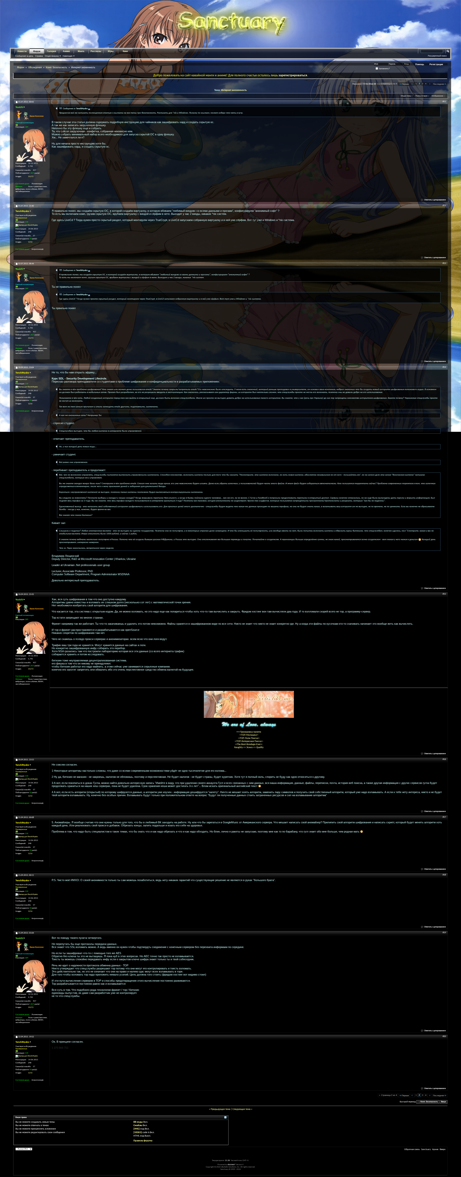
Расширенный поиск (437, 56)
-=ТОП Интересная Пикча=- (248, 741)
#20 (444, 1036)
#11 (444, 102)
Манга (81, 51)
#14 (444, 367)
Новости (21, 51)
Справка (39, 56)
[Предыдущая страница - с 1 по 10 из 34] (412, 84)
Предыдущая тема (220, 1109)
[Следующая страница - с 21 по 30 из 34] (430, 84)
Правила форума (142, 1140)
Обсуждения (35, 67)
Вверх (443, 1102)
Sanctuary (426, 1149)
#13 (444, 263)
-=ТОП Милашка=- (249, 735)
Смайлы (137, 1125)
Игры (110, 51)
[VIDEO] (137, 1132)
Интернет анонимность (234, 90)
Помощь (419, 64)
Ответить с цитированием (435, 200)
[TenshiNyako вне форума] (26, 225)
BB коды (138, 1122)
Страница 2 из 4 (389, 84)
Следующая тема (241, 1109)
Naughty (238, 747)
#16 (444, 759)
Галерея (51, 51)
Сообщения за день (24, 56)
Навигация (67, 56)
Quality (259, 747)
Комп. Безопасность (56, 67)
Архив (435, 1149)
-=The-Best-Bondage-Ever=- (249, 744)
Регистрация (436, 64)
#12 (444, 206)
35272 (30, 177)
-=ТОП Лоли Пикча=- (249, 738)
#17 (444, 817)
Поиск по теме (421, 96)
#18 (444, 875)
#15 (444, 594)
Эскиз (249, 747)
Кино (125, 51)
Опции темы (406, 96)
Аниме (66, 51)
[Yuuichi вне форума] (31, 145)
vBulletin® (231, 1165)
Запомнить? (384, 68)
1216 (30, 242)
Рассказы (96, 51)
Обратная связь (412, 1149)
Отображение (437, 96)
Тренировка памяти (250, 732)
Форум (36, 51)
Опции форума (52, 56)
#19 (444, 933)
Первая (405, 84)
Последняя (438, 84)
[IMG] (136, 1129)
